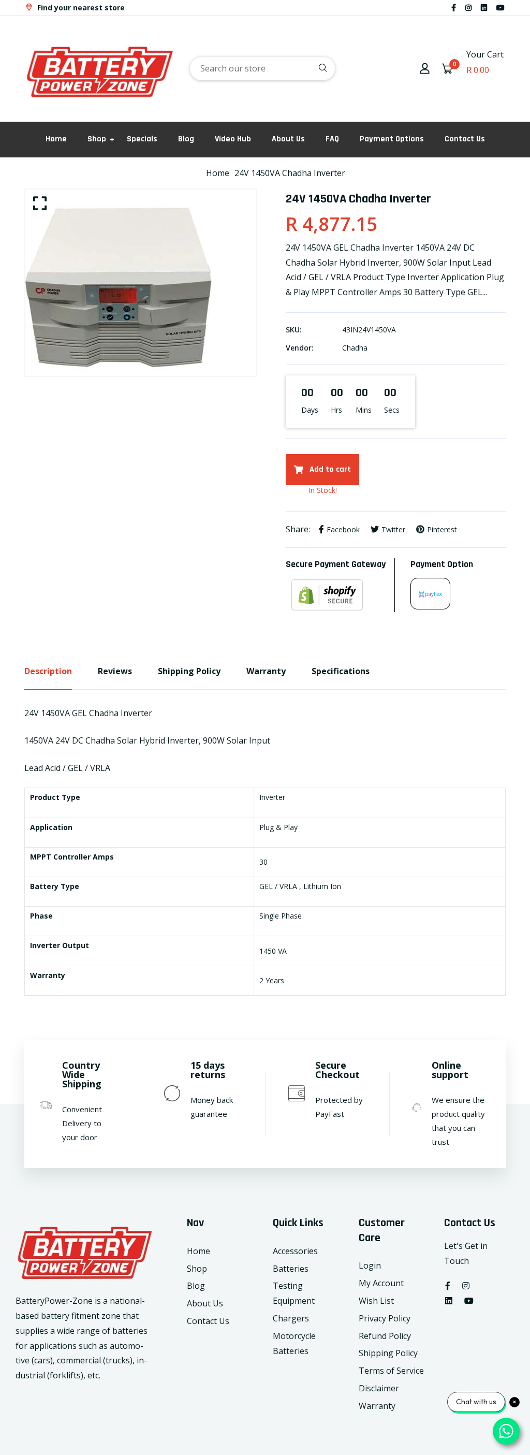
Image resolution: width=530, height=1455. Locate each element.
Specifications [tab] (341, 671)
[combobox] (262, 68)
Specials (142, 139)
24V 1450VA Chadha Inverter (289, 173)
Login (370, 1265)
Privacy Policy (384, 1318)
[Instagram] (468, 7)
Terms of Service (391, 1370)
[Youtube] (500, 7)
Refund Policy (385, 1336)
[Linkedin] (484, 7)
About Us (288, 139)
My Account (381, 1283)
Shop (96, 139)
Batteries (290, 1268)
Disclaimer (379, 1388)
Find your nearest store (80, 7)
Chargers (291, 1318)
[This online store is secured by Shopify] (340, 595)
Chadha (354, 348)
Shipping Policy (388, 1353)
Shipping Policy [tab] (189, 671)
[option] (140, 283)
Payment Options (392, 139)
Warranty (377, 1406)
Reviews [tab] (115, 671)
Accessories (295, 1251)
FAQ (332, 139)
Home (56, 139)
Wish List (376, 1300)
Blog (186, 139)
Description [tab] (48, 671)
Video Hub (233, 139)
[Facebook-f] (453, 7)
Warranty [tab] (266, 671)
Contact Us (465, 139)
